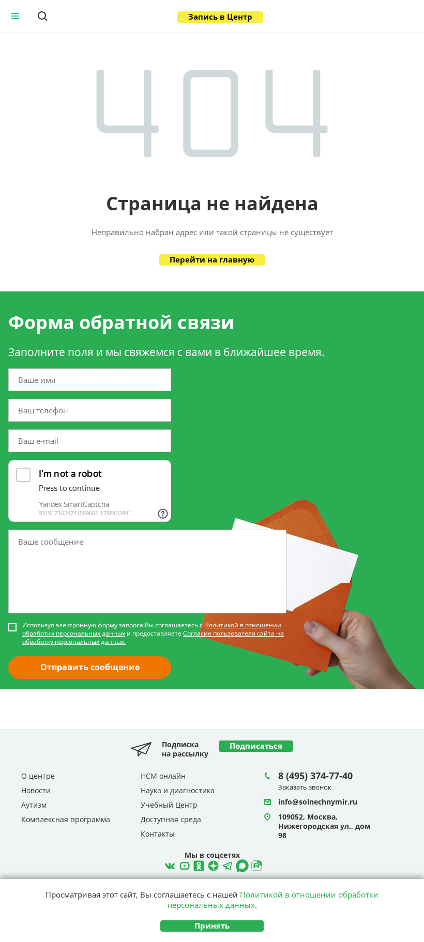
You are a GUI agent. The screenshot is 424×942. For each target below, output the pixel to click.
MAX (241, 864)
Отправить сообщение (90, 667)
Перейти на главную (212, 259)
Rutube (255, 864)
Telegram (212, 864)
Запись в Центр (220, 16)
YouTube (183, 864)
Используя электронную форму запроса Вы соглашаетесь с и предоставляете (153, 633)
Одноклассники (197, 864)
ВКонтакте (168, 864)
